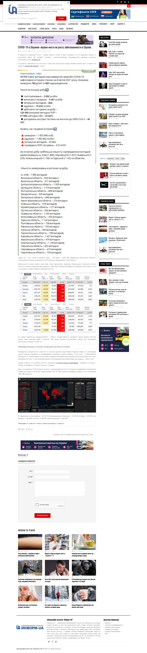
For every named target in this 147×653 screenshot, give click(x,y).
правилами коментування (52, 9)
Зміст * (30, 482)
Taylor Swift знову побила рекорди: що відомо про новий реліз (118, 74)
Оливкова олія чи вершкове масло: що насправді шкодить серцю (83, 555)
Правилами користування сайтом (40, 7)
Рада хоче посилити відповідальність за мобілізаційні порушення (116, 208)
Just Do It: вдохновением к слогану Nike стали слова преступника (118, 185)
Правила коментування (112, 631)
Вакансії (107, 623)
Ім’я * (31, 471)
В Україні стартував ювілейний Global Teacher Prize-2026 (118, 115)
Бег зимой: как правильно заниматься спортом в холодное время (56, 606)
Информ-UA (36, 59)
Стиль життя (44, 28)
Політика (51, 24)
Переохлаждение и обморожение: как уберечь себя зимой (83, 606)
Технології (103, 24)
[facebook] (117, 2)
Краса (54, 28)
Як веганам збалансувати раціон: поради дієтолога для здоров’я (118, 303)
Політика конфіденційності (114, 625)
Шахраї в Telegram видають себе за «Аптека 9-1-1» (55, 555)
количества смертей (31, 66)
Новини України (24, 24)
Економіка (61, 24)
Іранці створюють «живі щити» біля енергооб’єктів (118, 125)
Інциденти (85, 24)
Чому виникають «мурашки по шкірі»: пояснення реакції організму (29, 555)
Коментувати (42, 515)
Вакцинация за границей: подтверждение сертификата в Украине (48, 347)
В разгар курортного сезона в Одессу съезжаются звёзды (119, 174)
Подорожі (22, 28)
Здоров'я (121, 24)
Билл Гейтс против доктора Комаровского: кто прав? (57, 580)
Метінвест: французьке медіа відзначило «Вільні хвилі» (118, 239)
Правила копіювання (112, 629)
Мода (61, 28)
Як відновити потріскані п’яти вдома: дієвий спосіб (118, 106)
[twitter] (121, 2)
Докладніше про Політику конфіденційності (23, 18)
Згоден (61, 18)
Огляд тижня (105, 264)
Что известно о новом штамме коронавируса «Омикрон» (45, 423)
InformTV (69, 28)
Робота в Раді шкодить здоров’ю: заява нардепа (116, 134)
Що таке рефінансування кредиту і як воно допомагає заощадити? (118, 271)
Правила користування (112, 627)
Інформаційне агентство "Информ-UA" (29, 649)
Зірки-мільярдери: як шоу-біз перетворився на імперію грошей (118, 86)
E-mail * (30, 477)
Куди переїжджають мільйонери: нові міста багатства (116, 144)
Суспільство (73, 24)
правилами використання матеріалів (30, 9)
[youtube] (125, 2)
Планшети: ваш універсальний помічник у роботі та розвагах (119, 165)
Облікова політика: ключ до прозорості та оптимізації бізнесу (117, 291)
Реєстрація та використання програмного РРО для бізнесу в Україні (118, 314)
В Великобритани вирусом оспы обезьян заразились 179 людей (83, 580)
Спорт (112, 24)
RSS (106, 633)
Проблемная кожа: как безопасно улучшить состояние (27, 606)
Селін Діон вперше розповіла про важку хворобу (118, 43)
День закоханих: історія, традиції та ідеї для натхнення (118, 281)
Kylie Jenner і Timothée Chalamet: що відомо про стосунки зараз (116, 54)
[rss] (128, 2)
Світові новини (39, 24)
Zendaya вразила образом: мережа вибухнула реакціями (118, 64)
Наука (94, 24)
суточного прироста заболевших (67, 363)
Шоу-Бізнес (32, 28)
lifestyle (103, 158)
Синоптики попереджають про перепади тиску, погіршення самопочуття (29, 580)
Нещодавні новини (107, 100)
